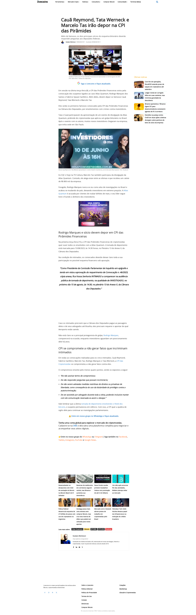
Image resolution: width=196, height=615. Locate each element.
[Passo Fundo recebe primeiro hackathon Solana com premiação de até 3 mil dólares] (102, 479)
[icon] (157, 2)
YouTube (78, 440)
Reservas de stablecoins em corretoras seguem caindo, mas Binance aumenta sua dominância (84, 490)
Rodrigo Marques (111, 335)
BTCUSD (101, 529)
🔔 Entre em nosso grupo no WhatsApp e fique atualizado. (94, 416)
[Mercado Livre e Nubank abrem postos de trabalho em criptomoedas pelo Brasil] (102, 502)
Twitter (61, 440)
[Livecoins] (42, 2)
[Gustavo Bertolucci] (63, 42)
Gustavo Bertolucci (71, 42)
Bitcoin (86, 529)
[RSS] (52, 592)
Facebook (123, 436)
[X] (82, 546)
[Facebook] (73, 546)
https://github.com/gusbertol (80, 539)
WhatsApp (87, 436)
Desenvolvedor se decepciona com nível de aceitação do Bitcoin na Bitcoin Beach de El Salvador (66, 490)
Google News (90, 440)
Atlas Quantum (77, 529)
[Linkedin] (76, 546)
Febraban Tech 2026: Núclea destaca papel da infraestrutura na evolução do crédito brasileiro (119, 514)
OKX (75, 425)
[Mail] (79, 546)
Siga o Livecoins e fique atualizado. (96, 83)
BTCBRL (94, 529)
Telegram (99, 436)
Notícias (108, 529)
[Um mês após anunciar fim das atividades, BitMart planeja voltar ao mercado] (120, 479)
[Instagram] (48, 592)
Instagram (69, 440)
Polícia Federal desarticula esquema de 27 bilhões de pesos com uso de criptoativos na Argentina (66, 514)
